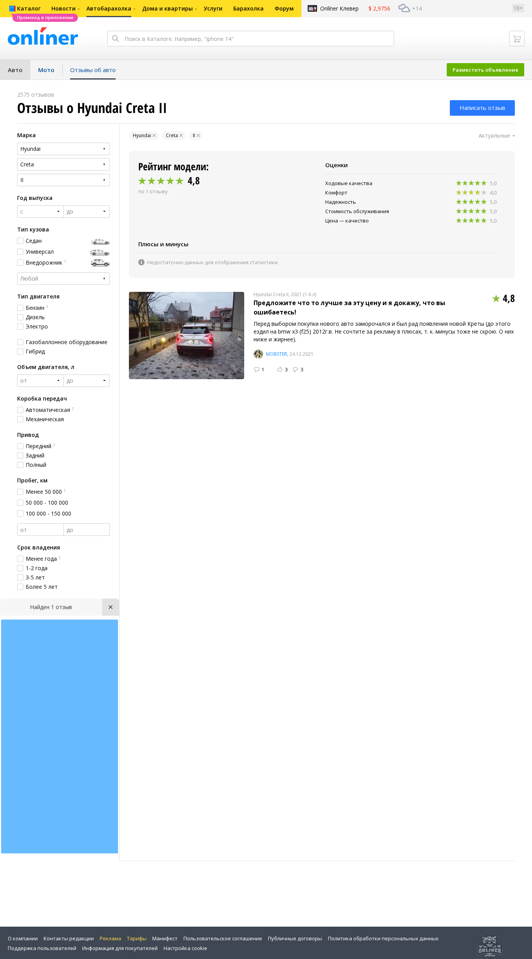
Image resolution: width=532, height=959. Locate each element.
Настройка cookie (185, 948)
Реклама (110, 938)
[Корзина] (517, 38)
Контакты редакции (69, 938)
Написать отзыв (482, 107)
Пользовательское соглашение (222, 938)
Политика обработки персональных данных (383, 938)
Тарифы (136, 938)
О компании (23, 938)
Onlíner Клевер (339, 8)
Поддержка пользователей (42, 948)
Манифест (165, 938)
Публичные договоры (295, 938)
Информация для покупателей (120, 948)
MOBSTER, (277, 354)
